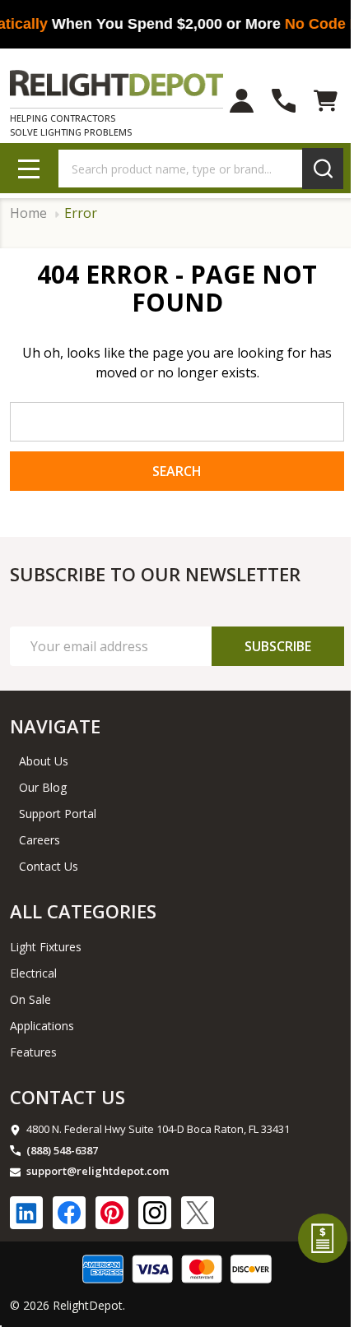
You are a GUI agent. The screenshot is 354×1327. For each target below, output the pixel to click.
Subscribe (278, 646)
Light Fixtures (46, 947)
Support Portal (57, 813)
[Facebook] (69, 1212)
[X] (197, 1212)
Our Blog (43, 787)
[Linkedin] (26, 1212)
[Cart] (325, 100)
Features (33, 1052)
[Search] (322, 168)
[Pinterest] (111, 1212)
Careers (39, 840)
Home (28, 213)
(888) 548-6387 (62, 1150)
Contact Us (48, 866)
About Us (43, 761)
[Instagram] (154, 1212)
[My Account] (241, 100)
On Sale (30, 999)
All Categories (83, 911)
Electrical (33, 973)
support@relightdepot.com (97, 1170)
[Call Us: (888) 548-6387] (283, 100)
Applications (42, 1025)
